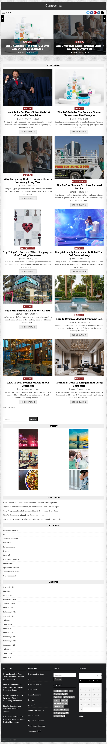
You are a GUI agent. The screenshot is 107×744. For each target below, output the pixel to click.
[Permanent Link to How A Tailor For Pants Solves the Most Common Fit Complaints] (27, 87)
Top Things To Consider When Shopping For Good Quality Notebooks (27, 254)
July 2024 (7, 620)
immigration (8, 563)
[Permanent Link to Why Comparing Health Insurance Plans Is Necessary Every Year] (27, 154)
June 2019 (7, 653)
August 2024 (8, 616)
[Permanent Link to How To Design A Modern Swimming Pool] (79, 294)
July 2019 (7, 649)
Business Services (11, 530)
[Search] (102, 12)
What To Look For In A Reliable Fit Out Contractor (28, 384)
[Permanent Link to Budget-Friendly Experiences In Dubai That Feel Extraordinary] (79, 227)
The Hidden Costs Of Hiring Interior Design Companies (79, 384)
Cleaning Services (10, 539)
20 (94, 700)
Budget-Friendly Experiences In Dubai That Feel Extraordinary (79, 254)
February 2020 (9, 641)
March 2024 (8, 633)
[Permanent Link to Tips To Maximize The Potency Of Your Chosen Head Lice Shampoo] (79, 87)
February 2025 (9, 612)
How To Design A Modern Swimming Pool (79, 318)
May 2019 (7, 658)
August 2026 (8, 587)
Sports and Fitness (11, 568)
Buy (4, 534)
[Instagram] (98, 12)
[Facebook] (91, 12)
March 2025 (8, 608)
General (28, 42)
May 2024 (7, 628)
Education (7, 543)
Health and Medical (11, 559)
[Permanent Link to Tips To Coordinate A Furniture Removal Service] (79, 157)
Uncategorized (81, 48)
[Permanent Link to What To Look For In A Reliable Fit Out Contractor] (27, 357)
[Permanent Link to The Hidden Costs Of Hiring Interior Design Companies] (79, 357)
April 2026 (7, 595)
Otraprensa (53, 5)
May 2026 (7, 591)
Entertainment (9, 547)
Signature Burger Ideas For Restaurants (27, 310)
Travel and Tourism (11, 572)
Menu (8, 13)
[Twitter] (88, 12)
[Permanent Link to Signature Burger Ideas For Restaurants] (27, 289)
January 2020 (9, 645)
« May (81, 716)
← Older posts (9, 407)
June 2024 (7, 624)
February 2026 (9, 599)
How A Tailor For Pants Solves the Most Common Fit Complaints (28, 114)
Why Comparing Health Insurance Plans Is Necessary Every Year (27, 47)
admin (22, 52)
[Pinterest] (95, 12)
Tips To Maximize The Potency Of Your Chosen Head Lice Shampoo (79, 114)
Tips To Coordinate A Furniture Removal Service (79, 54)
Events (6, 551)
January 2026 (9, 604)
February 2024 (9, 637)
